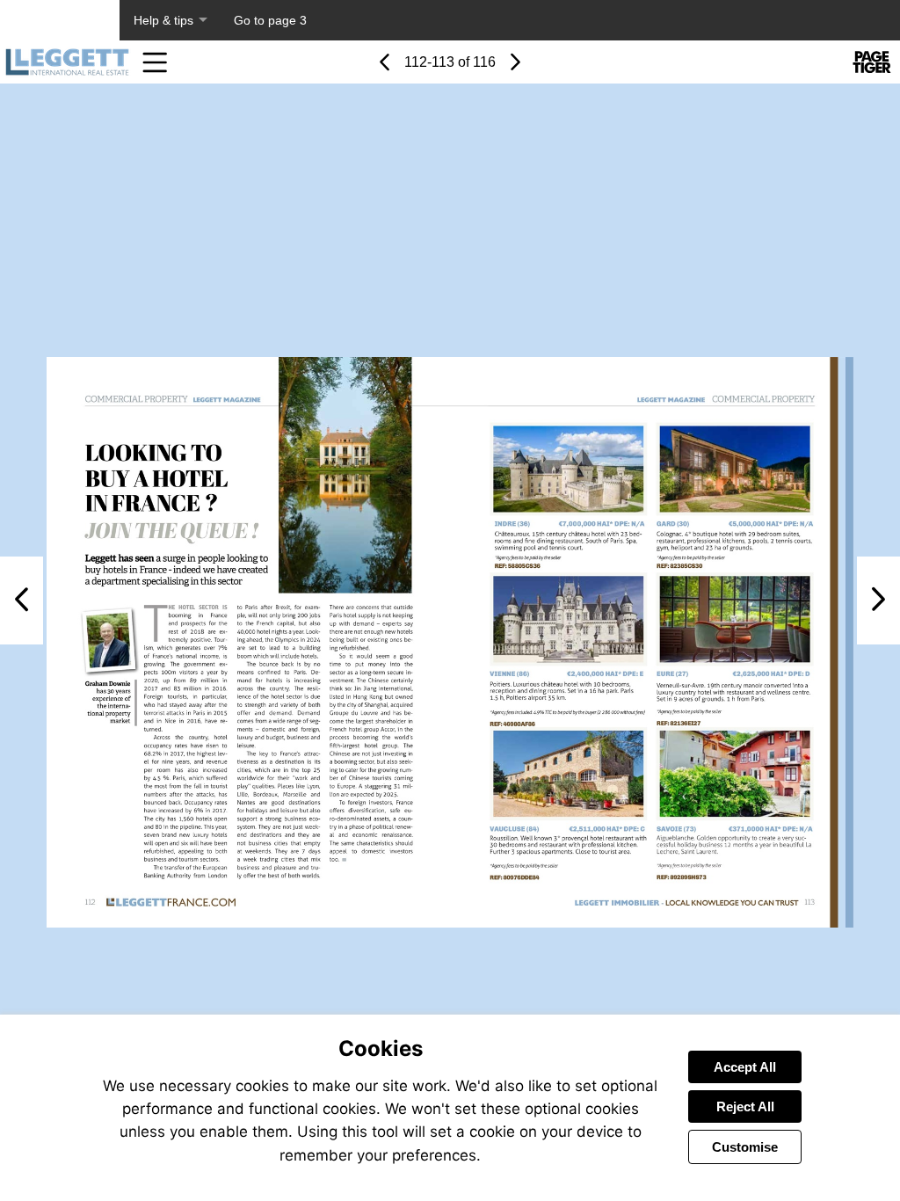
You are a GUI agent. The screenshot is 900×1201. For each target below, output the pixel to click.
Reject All (745, 1106)
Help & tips (163, 20)
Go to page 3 (270, 20)
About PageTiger (59, 20)
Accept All (745, 1066)
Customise (745, 1146)
